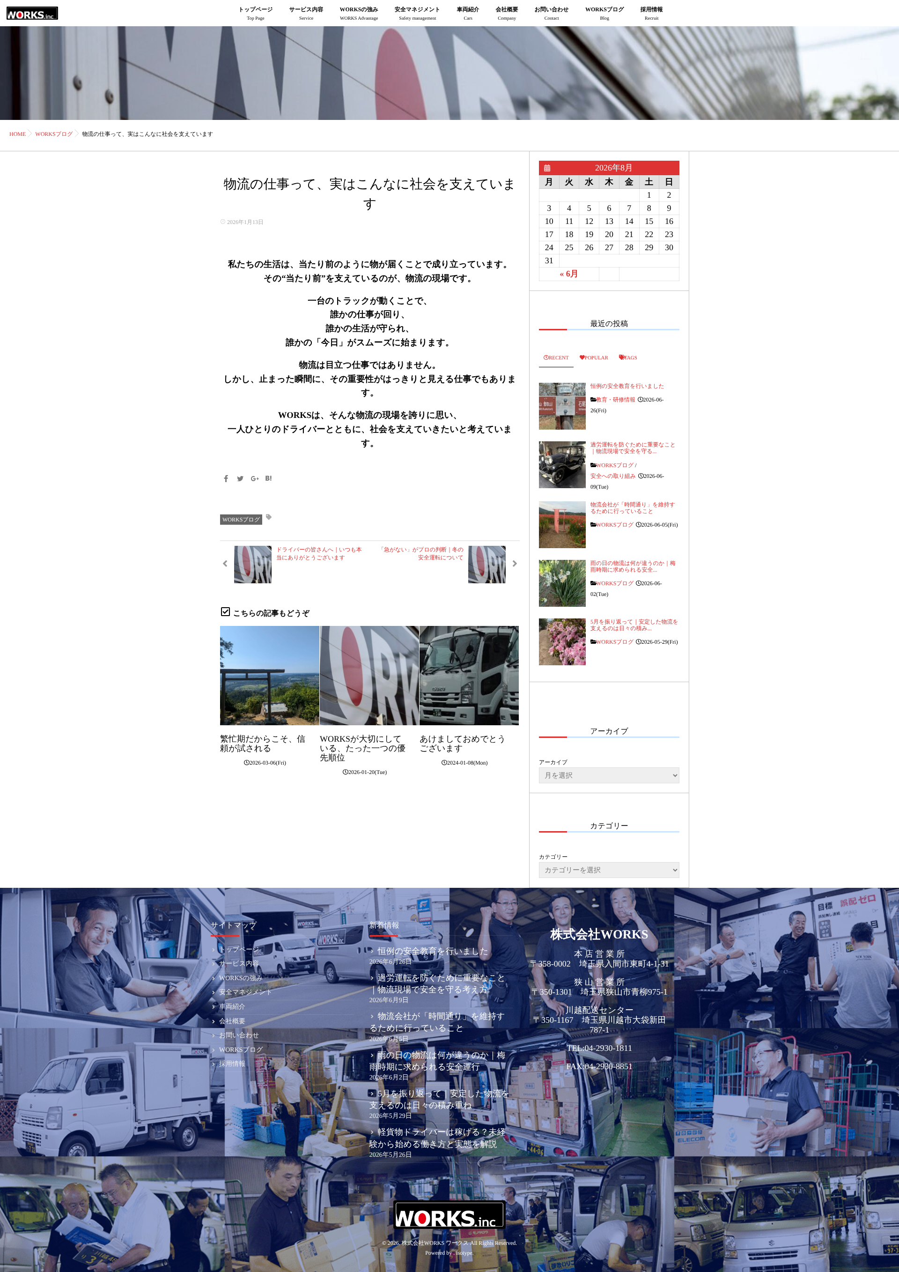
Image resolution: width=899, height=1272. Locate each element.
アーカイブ (553, 762)
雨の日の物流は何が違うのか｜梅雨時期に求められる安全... (633, 566)
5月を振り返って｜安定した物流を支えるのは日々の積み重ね (439, 1099)
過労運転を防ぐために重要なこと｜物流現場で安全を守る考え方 (437, 983)
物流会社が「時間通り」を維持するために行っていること (632, 507)
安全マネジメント (418, 13)
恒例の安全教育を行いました (627, 386)
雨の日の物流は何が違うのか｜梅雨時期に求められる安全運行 (437, 1060)
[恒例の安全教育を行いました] (562, 406)
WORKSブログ (604, 13)
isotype (464, 1253)
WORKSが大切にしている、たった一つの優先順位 (362, 748)
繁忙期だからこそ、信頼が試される (262, 743)
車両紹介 (468, 13)
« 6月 (569, 273)
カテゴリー (553, 857)
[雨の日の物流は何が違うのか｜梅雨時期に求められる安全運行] (562, 583)
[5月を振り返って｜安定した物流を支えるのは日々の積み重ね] (562, 641)
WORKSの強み (359, 13)
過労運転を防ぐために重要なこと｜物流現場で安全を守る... (633, 447)
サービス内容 (306, 13)
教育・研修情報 (615, 399)
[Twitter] (240, 479)
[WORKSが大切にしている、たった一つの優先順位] (369, 675)
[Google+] (254, 479)
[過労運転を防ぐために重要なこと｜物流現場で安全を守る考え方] (562, 464)
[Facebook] (225, 479)
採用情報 (652, 13)
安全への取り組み (613, 476)
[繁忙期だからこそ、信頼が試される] (269, 675)
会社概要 (507, 13)
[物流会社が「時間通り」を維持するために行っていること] (562, 524)
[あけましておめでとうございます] (469, 675)
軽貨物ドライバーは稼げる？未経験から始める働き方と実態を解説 (437, 1137)
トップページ (255, 13)
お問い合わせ (552, 13)
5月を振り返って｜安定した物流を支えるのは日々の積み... (634, 625)
